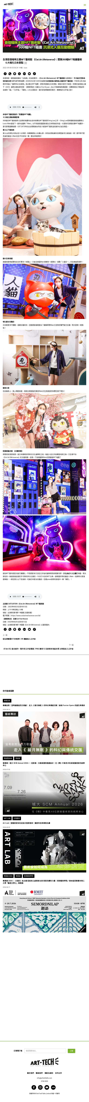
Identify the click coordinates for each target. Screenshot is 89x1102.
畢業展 (18, 876)
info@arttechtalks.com (44, 1078)
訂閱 (71, 1051)
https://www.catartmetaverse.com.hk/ (26, 616)
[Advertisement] (44, 671)
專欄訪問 (7, 700)
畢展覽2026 (8, 758)
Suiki (25, 68)
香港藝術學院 (28, 876)
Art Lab (7, 818)
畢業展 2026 (8, 876)
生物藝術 (17, 818)
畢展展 (18, 758)
